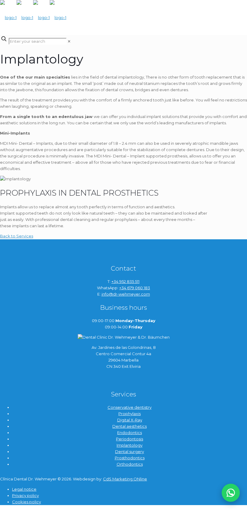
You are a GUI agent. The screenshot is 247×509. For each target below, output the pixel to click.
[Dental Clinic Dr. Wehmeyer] (33, 17)
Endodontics (129, 432)
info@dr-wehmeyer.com (126, 294)
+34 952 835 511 (125, 281)
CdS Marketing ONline (125, 478)
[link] (69, 41)
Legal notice (24, 489)
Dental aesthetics (129, 426)
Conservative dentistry (130, 407)
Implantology (129, 445)
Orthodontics (130, 464)
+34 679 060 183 (134, 287)
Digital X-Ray (129, 419)
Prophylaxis (129, 413)
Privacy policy (25, 495)
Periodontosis (129, 438)
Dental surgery (129, 451)
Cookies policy (26, 501)
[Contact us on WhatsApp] (231, 493)
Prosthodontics (130, 457)
